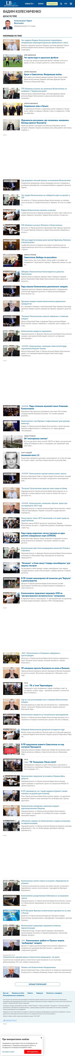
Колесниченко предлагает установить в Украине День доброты (43, 777)
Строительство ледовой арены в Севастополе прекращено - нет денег (31, 957)
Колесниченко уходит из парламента (36, 331)
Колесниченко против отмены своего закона (44, 473)
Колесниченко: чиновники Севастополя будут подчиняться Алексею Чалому (44, 347)
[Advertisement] (31, 156)
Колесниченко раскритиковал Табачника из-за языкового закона (45, 896)
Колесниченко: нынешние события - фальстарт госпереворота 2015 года (44, 504)
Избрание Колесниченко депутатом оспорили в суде (42, 729)
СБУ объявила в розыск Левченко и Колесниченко (41, 225)
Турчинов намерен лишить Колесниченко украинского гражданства (43, 302)
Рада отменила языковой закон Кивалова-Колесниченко (44, 407)
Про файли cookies (8, 1052)
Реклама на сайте (18, 993)
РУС (65, 4)
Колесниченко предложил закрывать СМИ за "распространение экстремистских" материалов (43, 594)
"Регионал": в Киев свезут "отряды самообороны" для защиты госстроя (45, 564)
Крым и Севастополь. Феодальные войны (43, 74)
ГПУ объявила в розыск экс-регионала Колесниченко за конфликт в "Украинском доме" (44, 89)
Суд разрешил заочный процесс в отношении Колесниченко (46, 180)
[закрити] (41, 1038)
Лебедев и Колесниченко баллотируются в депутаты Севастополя (42, 272)
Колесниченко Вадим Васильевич (23, 21)
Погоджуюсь (32, 1052)
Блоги (40, 4)
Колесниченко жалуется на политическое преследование (44, 714)
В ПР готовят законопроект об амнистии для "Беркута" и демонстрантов (46, 579)
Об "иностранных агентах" (36, 438)
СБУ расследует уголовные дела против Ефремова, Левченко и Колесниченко (46, 241)
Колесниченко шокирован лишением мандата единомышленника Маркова (40, 807)
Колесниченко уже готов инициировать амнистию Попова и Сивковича (45, 549)
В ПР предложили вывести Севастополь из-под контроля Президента (42, 745)
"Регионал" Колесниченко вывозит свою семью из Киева (44, 488)
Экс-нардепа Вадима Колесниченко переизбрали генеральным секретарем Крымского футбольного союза (44, 41)
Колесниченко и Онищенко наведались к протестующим (40, 654)
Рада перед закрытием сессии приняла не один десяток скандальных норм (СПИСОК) (43, 534)
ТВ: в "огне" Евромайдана (38, 685)
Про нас (5, 993)
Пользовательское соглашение (13, 995)
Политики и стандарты (54, 993)
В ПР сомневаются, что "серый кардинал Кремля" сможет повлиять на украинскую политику (44, 792)
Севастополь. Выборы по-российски (40, 257)
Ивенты (30, 993)
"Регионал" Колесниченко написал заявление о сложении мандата (44, 317)
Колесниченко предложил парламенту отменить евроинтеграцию (41, 926)
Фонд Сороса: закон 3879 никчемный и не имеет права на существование (45, 519)
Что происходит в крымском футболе (41, 57)
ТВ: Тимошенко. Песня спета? (40, 762)
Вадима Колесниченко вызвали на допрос (38, 210)
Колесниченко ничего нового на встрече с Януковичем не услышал (45, 882)
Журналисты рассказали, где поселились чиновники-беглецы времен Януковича (45, 121)
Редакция (39, 993)
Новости (29, 4)
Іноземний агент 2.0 (30, 455)
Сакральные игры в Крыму (36, 106)
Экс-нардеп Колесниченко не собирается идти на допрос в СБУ (45, 196)
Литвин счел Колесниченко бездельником (38, 967)
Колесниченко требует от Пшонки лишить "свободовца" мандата (42, 941)
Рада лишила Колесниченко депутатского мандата (44, 286)
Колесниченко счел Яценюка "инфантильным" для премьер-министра (45, 422)
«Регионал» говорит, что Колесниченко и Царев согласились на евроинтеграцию (45, 822)
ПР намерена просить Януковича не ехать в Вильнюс (45, 668)
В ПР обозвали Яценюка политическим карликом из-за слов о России (46, 911)
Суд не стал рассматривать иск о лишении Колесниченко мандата (44, 700)
